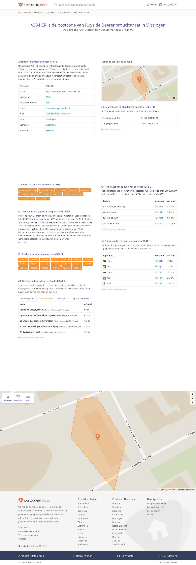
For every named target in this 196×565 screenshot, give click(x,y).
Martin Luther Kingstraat (51, 194)
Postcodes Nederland (28, 531)
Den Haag (82, 511)
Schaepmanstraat (27, 198)
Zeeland (50, 130)
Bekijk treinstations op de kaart (114, 229)
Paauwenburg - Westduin (58, 113)
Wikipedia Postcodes (157, 503)
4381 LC (159, 277)
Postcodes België (155, 507)
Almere (81, 529)
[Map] (139, 83)
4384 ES (45, 268)
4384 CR (77, 268)
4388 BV (159, 206)
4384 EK (66, 264)
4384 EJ (77, 264)
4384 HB (66, 259)
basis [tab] (46, 298)
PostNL (150, 514)
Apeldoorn (83, 544)
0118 (48, 97)
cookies (174, 562)
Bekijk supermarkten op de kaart (115, 289)
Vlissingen (51, 119)
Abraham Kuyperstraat (73, 194)
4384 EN (34, 259)
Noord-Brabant (119, 525)
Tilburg (81, 522)
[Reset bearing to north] (192, 403)
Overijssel (117, 533)
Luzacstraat (85, 190)
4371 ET (159, 272)
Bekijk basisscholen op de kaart (31, 338)
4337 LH (159, 217)
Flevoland (117, 507)
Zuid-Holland (118, 544)
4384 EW (66, 268)
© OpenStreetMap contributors (183, 489)
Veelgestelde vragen (28, 535)
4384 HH (44, 264)
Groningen (83, 525)
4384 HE (88, 259)
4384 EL (23, 268)
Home (154, 4)
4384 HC (55, 259)
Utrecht (81, 514)
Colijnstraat (61, 190)
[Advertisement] (98, 44)
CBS (24, 242)
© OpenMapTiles (164, 489)
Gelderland (117, 514)
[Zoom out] (192, 398)
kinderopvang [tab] (27, 298)
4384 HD (77, 259)
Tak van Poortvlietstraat (29, 194)
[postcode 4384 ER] (34, 4)
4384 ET (56, 264)
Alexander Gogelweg (28, 190)
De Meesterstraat (46, 190)
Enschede (82, 540)
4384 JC (158, 266)
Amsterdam (83, 503)
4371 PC (159, 283)
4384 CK (88, 264)
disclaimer (164, 562)
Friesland (116, 511)
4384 (48, 102)
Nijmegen (82, 537)
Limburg (116, 522)
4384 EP (23, 259)
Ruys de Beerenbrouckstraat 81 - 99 (63, 91)
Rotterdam (83, 507)
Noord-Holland (119, 529)
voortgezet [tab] (63, 298)
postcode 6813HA (38, 546)
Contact (22, 538)
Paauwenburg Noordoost (58, 108)
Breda (80, 533)
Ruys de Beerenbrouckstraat (112, 25)
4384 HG (23, 264)
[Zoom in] (192, 394)
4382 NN (159, 212)
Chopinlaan (73, 190)
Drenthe (116, 503)
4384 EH (34, 268)
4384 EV (45, 259)
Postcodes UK (153, 511)
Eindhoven (83, 518)
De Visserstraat (43, 198)
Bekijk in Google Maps (111, 129)
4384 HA (34, 264)
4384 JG (56, 268)
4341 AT (159, 223)
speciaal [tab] (82, 298)
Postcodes (168, 4)
